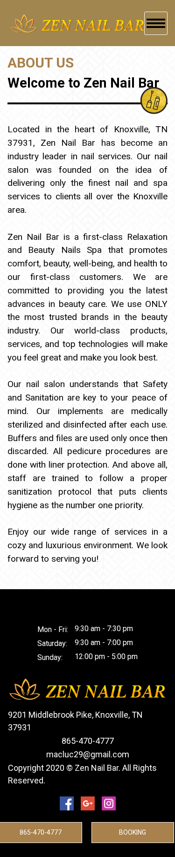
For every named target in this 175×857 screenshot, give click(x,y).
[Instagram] (109, 803)
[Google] (88, 803)
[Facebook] (67, 803)
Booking (132, 832)
